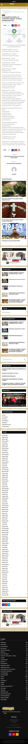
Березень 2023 (5, 481)
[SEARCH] (24, 359)
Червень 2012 (5, 581)
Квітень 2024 (5, 460)
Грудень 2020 (5, 526)
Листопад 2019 (5, 551)
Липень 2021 (4, 513)
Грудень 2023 (5, 467)
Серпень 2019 (5, 557)
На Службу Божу (4, 672)
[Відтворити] (3, 405)
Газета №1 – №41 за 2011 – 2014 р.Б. (8, 655)
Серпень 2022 (5, 492)
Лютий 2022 (4, 500)
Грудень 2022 (5, 486)
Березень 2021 (5, 520)
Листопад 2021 (5, 505)
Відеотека (3, 652)
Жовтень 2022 (5, 490)
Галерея (2, 657)
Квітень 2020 (5, 541)
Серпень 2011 (5, 587)
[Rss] (17, 734)
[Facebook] (10, 734)
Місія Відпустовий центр (6, 671)
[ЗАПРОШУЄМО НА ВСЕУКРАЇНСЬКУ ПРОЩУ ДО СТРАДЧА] (5, 294)
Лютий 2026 (4, 443)
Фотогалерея (4, 699)
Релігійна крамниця (5, 695)
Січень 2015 (4, 576)
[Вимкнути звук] (22, 405)
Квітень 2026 (5, 439)
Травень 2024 (5, 458)
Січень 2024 (4, 465)
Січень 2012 (4, 585)
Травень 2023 (5, 477)
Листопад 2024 (5, 454)
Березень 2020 (5, 543)
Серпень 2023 (5, 473)
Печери (2, 684)
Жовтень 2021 (5, 507)
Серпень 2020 (5, 534)
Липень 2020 (4, 536)
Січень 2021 (4, 524)
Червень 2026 (5, 437)
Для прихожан (5, 420)
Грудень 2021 (5, 503)
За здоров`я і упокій (5, 665)
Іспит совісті (3, 644)
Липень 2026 (4, 435)
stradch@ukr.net (18, 727)
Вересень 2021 (5, 509)
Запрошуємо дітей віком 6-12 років (17, 279)
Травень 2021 (5, 517)
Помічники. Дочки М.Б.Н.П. (7, 686)
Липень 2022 (4, 494)
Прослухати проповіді (6, 693)
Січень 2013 (4, 579)
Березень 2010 (5, 591)
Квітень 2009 (5, 593)
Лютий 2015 (4, 574)
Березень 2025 (5, 448)
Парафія (2, 682)
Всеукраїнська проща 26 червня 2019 (11, 240)
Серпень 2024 (5, 456)
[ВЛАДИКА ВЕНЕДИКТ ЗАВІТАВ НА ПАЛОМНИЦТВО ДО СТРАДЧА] (5, 274)
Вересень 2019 (5, 555)
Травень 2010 (5, 589)
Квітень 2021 (5, 519)
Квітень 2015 (5, 570)
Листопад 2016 (5, 564)
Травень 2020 (5, 539)
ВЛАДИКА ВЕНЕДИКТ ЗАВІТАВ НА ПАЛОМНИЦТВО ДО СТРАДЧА (16, 273)
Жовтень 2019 (5, 553)
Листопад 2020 (5, 528)
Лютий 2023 (4, 482)
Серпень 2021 (5, 511)
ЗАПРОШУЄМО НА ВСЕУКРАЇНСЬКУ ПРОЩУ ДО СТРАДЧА (17, 293)
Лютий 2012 (4, 583)
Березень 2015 (5, 572)
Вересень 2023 (5, 471)
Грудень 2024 (5, 452)
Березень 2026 (5, 441)
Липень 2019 (4, 558)
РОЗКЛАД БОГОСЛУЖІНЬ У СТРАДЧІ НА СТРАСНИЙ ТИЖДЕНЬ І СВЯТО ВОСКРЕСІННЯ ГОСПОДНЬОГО (17, 301)
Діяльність (3, 661)
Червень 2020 (5, 538)
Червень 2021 (5, 515)
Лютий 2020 (4, 545)
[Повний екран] (24, 405)
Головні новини (4, 659)
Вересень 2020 (5, 532)
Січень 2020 (4, 547)
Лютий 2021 (4, 522)
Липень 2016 (4, 566)
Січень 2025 (4, 450)
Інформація (4, 422)
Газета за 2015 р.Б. (5, 653)
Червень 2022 (5, 496)
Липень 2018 (4, 562)
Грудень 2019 (5, 549)
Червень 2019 (5, 560)
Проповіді (3, 690)
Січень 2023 (4, 484)
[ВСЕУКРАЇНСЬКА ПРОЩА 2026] (5, 288)
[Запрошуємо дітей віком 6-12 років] (5, 281)
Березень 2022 (5, 498)
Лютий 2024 (4, 463)
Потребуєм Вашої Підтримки (14, 163)
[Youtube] (13, 734)
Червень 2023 (5, 475)
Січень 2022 (4, 501)
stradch (4, 22)
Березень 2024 (5, 462)
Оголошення (5, 416)
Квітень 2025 (5, 446)
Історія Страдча (5, 426)
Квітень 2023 (5, 479)
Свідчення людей (5, 697)
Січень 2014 (4, 577)
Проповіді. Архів (4, 691)
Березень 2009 (5, 595)
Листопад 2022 (5, 488)
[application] (14, 400)
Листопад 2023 (5, 469)
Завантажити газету (6, 424)
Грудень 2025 (5, 444)
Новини (3, 415)
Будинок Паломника (5, 650)
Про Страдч (4, 418)
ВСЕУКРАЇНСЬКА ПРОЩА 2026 (16, 286)
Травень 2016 (5, 568)
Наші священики (4, 674)
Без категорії (3, 648)
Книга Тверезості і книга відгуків (8, 669)
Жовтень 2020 (5, 530)
